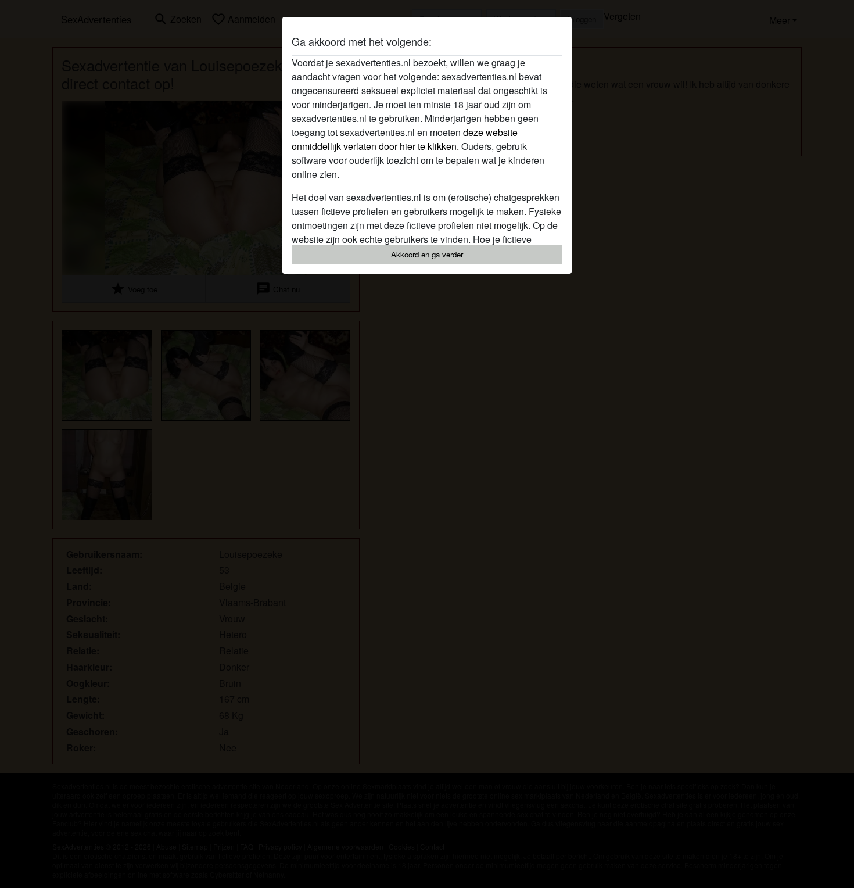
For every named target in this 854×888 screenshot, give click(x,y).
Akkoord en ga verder (427, 254)
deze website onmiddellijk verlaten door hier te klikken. (405, 139)
